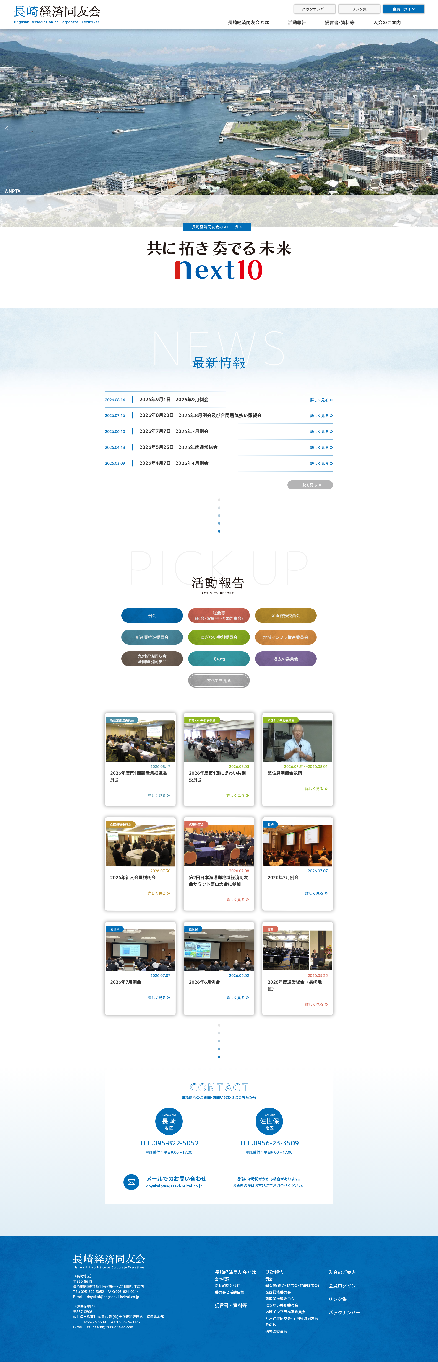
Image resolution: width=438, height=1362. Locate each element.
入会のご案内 (387, 22)
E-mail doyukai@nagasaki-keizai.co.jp (106, 1296)
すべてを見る (219, 680)
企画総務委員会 (285, 615)
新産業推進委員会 (152, 637)
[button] (7, 128)
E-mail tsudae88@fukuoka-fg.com (103, 1326)
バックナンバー (315, 9)
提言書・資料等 (231, 1305)
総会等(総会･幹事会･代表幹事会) (292, 1285)
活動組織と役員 (227, 1285)
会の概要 (222, 1279)
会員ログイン (404, 9)
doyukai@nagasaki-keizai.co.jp (174, 1186)
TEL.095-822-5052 (169, 1142)
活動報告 (297, 22)
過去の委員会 (286, 658)
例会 (152, 615)
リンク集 (359, 9)
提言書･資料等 (340, 22)
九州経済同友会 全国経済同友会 (152, 658)
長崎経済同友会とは (248, 22)
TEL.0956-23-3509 (269, 1142)
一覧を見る (308, 485)
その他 (219, 658)
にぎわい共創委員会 (219, 637)
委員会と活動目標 (229, 1292)
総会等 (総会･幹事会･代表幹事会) (219, 615)
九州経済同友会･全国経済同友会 (291, 1318)
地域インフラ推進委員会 (285, 637)
